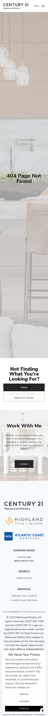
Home (24, 387)
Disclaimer (41, 612)
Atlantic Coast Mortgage (24, 600)
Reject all (24, 694)
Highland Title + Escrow (24, 596)
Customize (24, 701)
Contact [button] (24, 464)
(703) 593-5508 (24, 557)
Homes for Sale (24, 578)
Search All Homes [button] (24, 397)
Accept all (24, 709)
